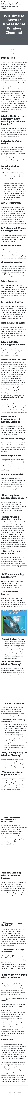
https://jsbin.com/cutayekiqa (10, 1012)
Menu (3, 8)
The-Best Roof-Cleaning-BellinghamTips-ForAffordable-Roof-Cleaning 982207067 (12, 4)
